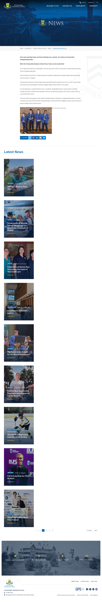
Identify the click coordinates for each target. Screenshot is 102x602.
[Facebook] (87, 589)
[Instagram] (90, 589)
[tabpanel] (51, 23)
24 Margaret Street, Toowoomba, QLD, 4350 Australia (20, 595)
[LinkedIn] (93, 589)
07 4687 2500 (9, 592)
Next (96, 530)
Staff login (94, 581)
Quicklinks (90, 2)
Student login (85, 581)
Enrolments (80, 6)
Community (93, 6)
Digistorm (95, 595)
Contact (84, 2)
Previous (89, 530)
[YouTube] (96, 589)
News (49, 48)
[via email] (40, 138)
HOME (21, 48)
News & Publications (40, 48)
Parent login (74, 581)
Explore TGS (67, 6)
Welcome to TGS (53, 6)
